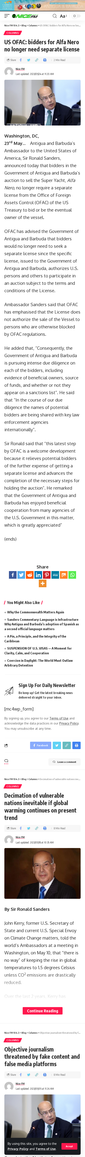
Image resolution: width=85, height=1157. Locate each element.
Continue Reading (42, 1010)
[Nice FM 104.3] (30, 15)
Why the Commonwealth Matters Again (35, 612)
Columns (13, 33)
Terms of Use (46, 1149)
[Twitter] (21, 575)
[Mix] (64, 575)
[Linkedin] (38, 575)
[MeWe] (55, 575)
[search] (55, 16)
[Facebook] (13, 575)
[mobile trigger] (8, 15)
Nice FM (20, 69)
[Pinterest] (47, 575)
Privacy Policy (18, 1149)
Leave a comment (66, 761)
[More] (42, 583)
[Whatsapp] (72, 575)
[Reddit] (30, 575)
